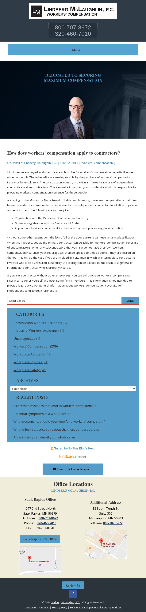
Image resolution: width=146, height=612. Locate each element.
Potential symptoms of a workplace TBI (42, 413)
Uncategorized (24, 338)
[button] (73, 49)
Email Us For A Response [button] (75, 469)
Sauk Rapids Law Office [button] (40, 538)
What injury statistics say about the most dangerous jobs (56, 429)
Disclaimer (31, 607)
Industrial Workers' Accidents (35, 330)
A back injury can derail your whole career (45, 437)
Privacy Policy (59, 607)
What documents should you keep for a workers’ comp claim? (59, 421)
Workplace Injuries (27, 362)
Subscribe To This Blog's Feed (74, 448)
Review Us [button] (73, 585)
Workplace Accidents (29, 354)
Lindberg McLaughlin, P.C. (40, 163)
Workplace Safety (26, 370)
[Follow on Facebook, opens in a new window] (73, 594)
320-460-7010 (73, 34)
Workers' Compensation (97, 163)
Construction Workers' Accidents (37, 323)
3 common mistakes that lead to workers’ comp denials (54, 406)
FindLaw (116, 607)
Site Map (44, 607)
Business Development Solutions (89, 607)
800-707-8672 (73, 27)
